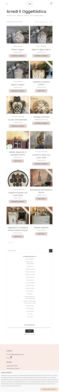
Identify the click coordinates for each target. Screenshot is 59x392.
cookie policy (44, 377)
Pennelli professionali (30, 298)
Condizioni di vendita (12, 365)
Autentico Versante (30, 285)
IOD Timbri (30, 314)
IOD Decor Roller (30, 305)
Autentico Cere (30, 266)
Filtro (29, 331)
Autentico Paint (29, 261)
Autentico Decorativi (30, 269)
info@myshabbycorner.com (17, 354)
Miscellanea (29, 293)
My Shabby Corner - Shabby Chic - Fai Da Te (17, 15)
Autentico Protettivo (30, 282)
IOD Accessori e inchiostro (30, 303)
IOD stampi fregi (30, 311)
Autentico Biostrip (30, 263)
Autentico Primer (30, 280)
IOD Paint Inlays (30, 308)
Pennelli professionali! (29, 296)
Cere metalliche (29, 291)
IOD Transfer (30, 316)
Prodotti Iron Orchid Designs (29, 301)
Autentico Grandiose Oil (30, 271)
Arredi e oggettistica (29, 259)
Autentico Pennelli (30, 277)
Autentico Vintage (30, 288)
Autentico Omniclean (30, 274)
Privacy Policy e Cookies (12, 368)
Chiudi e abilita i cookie (49, 389)
